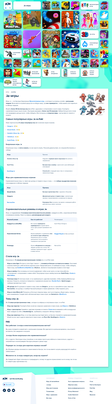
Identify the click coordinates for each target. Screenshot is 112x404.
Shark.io (62, 317)
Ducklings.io (11, 171)
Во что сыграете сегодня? (10, 8)
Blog (91, 391)
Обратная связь (72, 384)
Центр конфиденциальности (76, 388)
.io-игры (13, 92)
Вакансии (92, 394)
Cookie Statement (73, 394)
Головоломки (50, 391)
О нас (91, 381)
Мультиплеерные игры (36, 101)
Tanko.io (51, 309)
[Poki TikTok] (4, 390)
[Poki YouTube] (13, 390)
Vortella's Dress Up (13, 133)
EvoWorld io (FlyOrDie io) (25, 267)
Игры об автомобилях (52, 381)
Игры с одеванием (51, 394)
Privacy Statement (73, 391)
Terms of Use (72, 398)
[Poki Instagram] (8, 390)
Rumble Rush (56, 281)
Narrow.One (11, 202)
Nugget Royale (59, 233)
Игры (7, 92)
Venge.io (10, 126)
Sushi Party (10, 140)
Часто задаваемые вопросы (76, 381)
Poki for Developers (95, 384)
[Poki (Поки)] (7, 4)
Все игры (49, 398)
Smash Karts (11, 129)
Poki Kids (92, 388)
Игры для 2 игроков (52, 388)
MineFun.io (62, 294)
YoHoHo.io (10, 136)
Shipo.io (65, 306)
